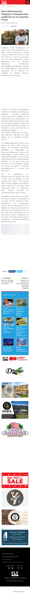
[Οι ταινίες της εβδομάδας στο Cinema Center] (8, 342)
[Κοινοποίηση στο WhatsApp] (21, 568)
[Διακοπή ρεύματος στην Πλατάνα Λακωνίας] (21, 342)
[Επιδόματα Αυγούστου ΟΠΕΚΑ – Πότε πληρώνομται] (8, 321)
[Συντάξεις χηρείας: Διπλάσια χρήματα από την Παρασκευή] (8, 302)
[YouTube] (12, 568)
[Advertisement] (15, 92)
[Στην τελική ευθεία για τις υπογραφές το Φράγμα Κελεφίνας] (21, 302)
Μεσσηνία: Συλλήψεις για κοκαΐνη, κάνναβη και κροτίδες (7, 282)
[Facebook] (9, 568)
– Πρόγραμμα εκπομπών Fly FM (9, 556)
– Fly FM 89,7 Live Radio (7, 553)
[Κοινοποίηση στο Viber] (18, 568)
